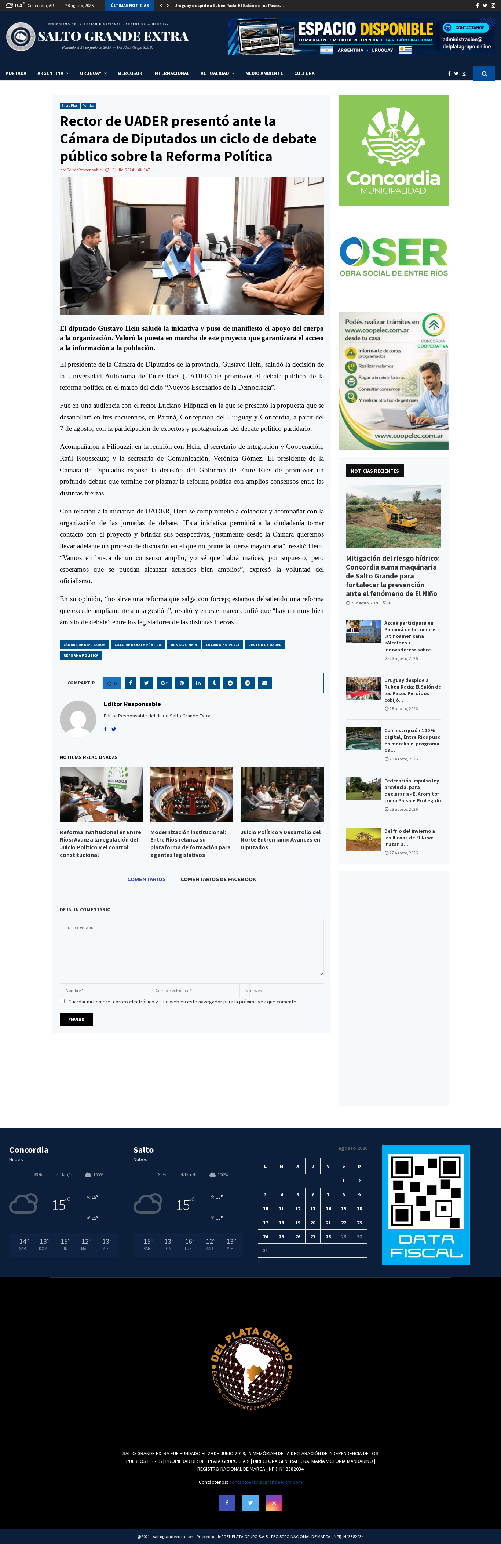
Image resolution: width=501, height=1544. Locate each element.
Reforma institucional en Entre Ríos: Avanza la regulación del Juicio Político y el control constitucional (100, 843)
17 (265, 1222)
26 (297, 1236)
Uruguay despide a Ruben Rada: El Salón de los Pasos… (229, 5)
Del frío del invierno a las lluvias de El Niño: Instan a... (409, 837)
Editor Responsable (84, 169)
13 (312, 1208)
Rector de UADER (265, 644)
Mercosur (130, 73)
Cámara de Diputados (84, 644)
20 (312, 1222)
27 (312, 1236)
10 (265, 1208)
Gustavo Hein (184, 644)
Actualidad (215, 73)
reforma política (80, 655)
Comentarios (146, 879)
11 (281, 1208)
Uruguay (90, 73)
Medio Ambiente (264, 73)
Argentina (50, 73)
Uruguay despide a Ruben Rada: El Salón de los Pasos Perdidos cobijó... (412, 690)
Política (88, 105)
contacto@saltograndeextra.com (265, 1482)
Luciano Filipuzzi (222, 644)
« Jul (262, 1261)
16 (359, 1208)
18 (281, 1222)
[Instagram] (466, 73)
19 (297, 1222)
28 (328, 1236)
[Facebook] (451, 73)
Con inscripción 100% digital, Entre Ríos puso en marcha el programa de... (412, 740)
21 (328, 1222)
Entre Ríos (70, 105)
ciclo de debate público (137, 644)
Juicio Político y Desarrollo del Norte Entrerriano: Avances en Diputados (281, 839)
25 (281, 1236)
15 (343, 1208)
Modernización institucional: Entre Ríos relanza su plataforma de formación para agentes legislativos (190, 843)
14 (328, 1208)
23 (359, 1222)
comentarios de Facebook (218, 879)
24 (265, 1236)
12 (297, 1208)
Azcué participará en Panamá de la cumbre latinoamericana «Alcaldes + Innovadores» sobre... (409, 636)
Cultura (304, 73)
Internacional (171, 73)
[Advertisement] (393, 988)
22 (343, 1222)
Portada (16, 73)
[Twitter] (458, 73)
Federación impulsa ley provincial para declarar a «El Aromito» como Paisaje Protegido (412, 790)
